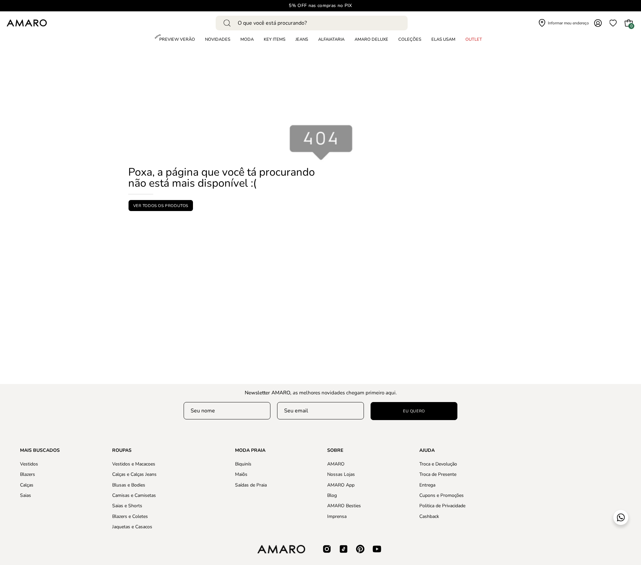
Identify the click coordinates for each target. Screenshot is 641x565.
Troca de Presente (437, 474)
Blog (332, 495)
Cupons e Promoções (441, 495)
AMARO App (341, 485)
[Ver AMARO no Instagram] (327, 549)
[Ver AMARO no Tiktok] (343, 549)
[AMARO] (27, 22)
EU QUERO (414, 411)
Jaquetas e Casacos (132, 527)
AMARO (336, 464)
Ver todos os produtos (161, 205)
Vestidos (29, 464)
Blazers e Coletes (130, 516)
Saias (25, 495)
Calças (26, 485)
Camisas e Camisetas (134, 495)
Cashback (429, 516)
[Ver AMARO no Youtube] (377, 549)
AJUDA (427, 450)
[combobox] (312, 23)
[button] (409, 39)
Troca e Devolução (438, 464)
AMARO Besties (344, 506)
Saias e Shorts (127, 506)
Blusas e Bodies (128, 485)
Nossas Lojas (341, 474)
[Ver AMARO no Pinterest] (360, 549)
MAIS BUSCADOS (40, 450)
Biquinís (243, 464)
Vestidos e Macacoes (133, 464)
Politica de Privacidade (442, 506)
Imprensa (337, 516)
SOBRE (335, 450)
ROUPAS (122, 450)
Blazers (27, 474)
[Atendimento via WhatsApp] (620, 517)
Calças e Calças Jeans (134, 474)
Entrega (427, 485)
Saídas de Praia (251, 485)
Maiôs (241, 474)
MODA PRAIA (250, 450)
